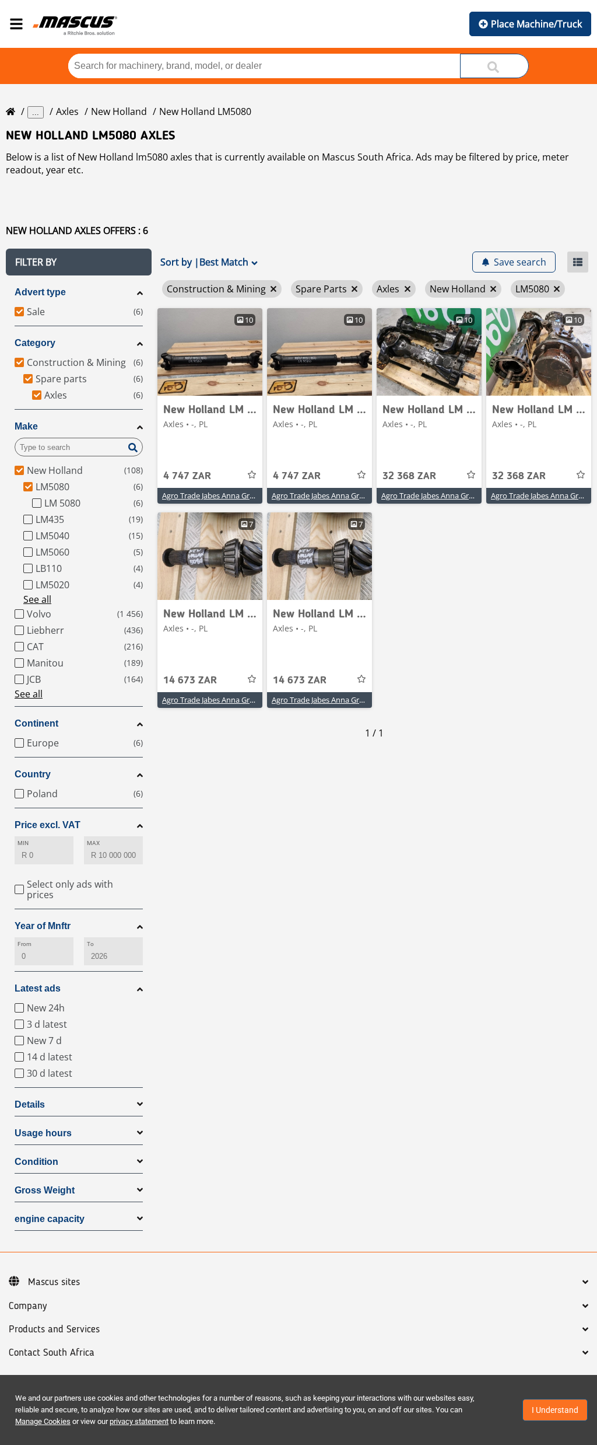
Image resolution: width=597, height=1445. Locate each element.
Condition (36, 1162)
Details (30, 1104)
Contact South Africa (51, 1353)
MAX (93, 843)
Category (35, 343)
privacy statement (139, 1421)
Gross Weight (45, 1190)
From (24, 944)
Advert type (40, 292)
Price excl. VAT (47, 825)
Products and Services (54, 1329)
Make (26, 426)
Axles (67, 111)
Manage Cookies (43, 1421)
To (90, 944)
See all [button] (37, 599)
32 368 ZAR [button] (409, 476)
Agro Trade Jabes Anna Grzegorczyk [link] (223, 495)
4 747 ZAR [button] (187, 476)
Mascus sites (54, 1282)
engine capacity (50, 1219)
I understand (555, 1410)
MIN (23, 843)
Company (28, 1306)
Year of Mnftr (43, 926)
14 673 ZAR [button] (190, 680)
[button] (79, 262)
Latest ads (38, 988)
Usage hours (43, 1133)
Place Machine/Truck (536, 24)
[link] (209, 352)
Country (33, 774)
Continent (36, 723)
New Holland (119, 111)
